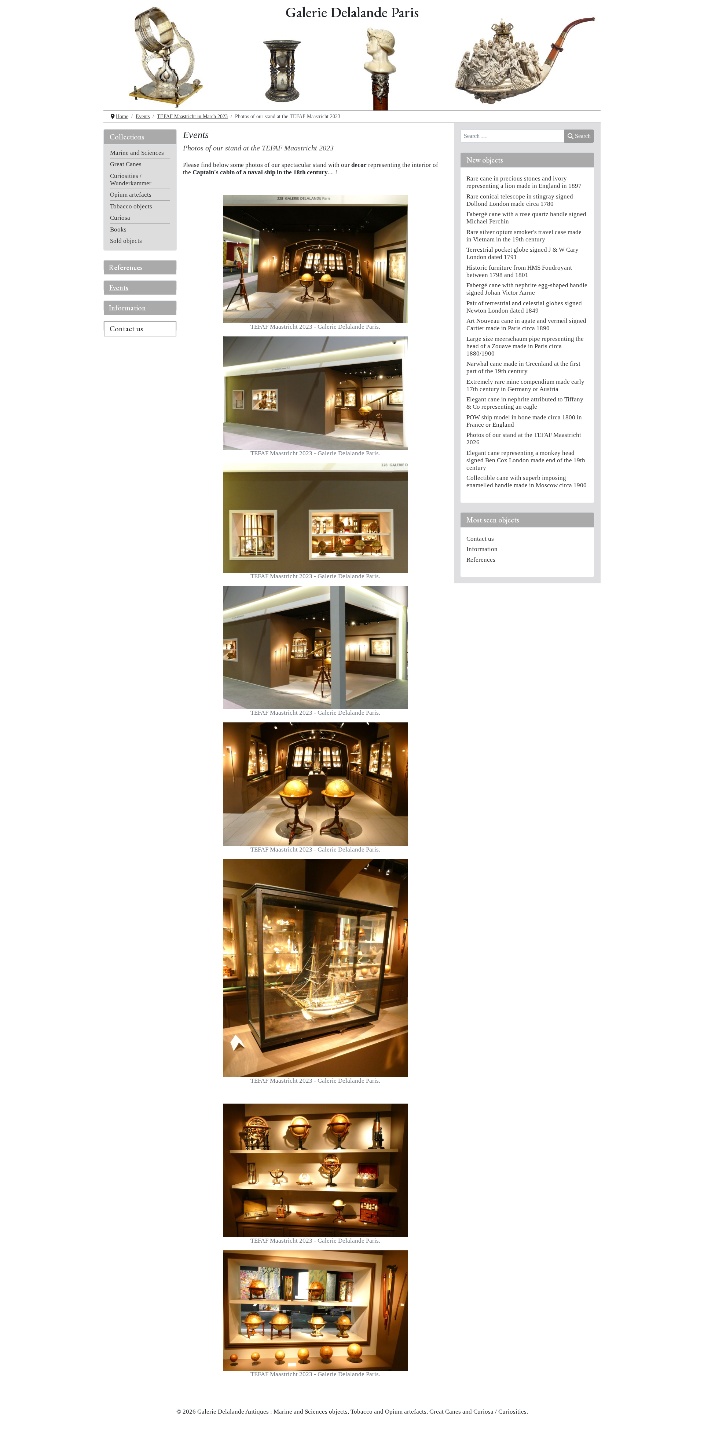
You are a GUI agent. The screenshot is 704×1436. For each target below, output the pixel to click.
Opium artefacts (130, 194)
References (126, 267)
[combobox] (513, 136)
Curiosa (120, 217)
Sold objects (126, 240)
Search (583, 136)
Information (127, 308)
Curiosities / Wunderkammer (130, 179)
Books (118, 229)
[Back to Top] (690, 1423)
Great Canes (126, 164)
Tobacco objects (131, 206)
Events (118, 287)
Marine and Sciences (137, 152)
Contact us (126, 329)
